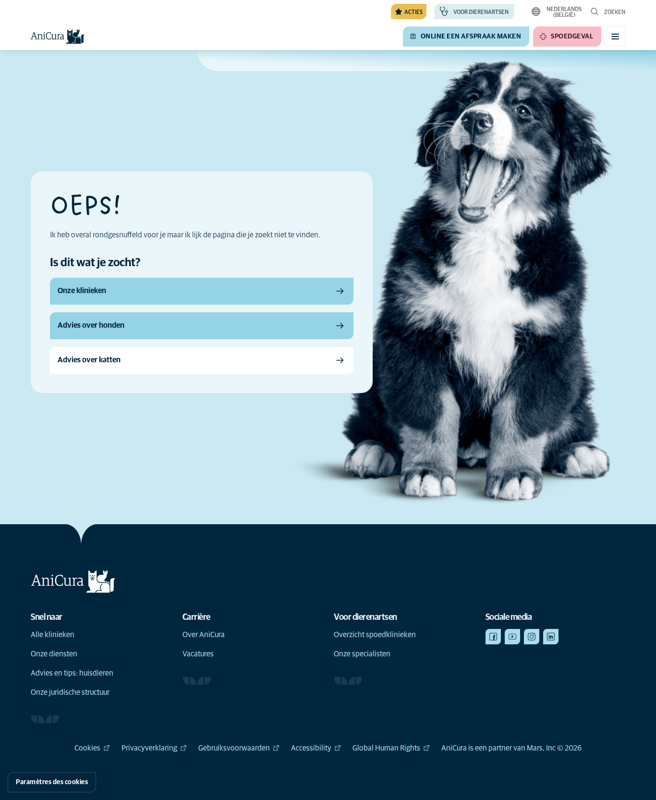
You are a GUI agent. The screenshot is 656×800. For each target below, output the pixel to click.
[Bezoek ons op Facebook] (493, 636)
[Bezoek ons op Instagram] (531, 636)
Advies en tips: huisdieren (72, 673)
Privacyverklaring (149, 748)
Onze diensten (54, 654)
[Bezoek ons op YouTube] (512, 636)
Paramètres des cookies (52, 782)
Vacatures (198, 654)
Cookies (87, 748)
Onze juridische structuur (70, 692)
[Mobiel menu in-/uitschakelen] (615, 36)
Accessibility (311, 748)
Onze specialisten (362, 654)
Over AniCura (203, 635)
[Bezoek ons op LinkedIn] (551, 636)
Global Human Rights (386, 748)
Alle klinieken (52, 635)
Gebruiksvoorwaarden (234, 748)
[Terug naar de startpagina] (58, 36)
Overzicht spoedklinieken (375, 635)
